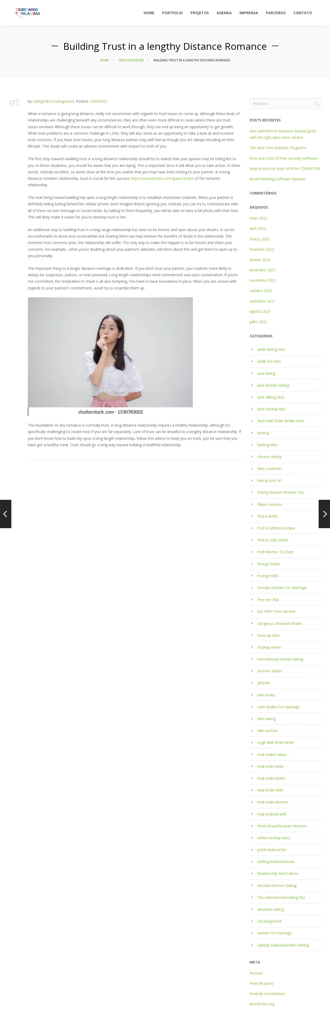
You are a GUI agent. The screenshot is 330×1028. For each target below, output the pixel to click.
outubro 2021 (261, 290)
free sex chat (268, 599)
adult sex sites (269, 361)
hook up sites (268, 635)
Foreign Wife (267, 575)
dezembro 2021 (263, 269)
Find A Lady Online (272, 539)
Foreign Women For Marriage (282, 587)
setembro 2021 (262, 301)
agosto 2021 (260, 311)
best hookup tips (271, 408)
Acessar (256, 972)
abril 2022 (258, 228)
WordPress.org (262, 1003)
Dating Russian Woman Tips (280, 492)
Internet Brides (269, 670)
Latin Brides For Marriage (278, 706)
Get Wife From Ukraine (276, 611)
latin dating (266, 718)
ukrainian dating (270, 909)
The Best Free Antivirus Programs (278, 147)
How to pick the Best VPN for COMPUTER (285, 168)
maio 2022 (258, 218)
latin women (267, 730)
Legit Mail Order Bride (275, 742)
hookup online (269, 647)
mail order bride (270, 766)
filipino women (269, 504)
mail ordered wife (271, 814)
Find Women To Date (275, 551)
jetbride (263, 682)
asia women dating (273, 385)
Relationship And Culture (277, 873)
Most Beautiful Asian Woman (281, 825)
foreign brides (268, 563)
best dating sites (271, 397)
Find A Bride (267, 516)
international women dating (280, 659)
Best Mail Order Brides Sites (280, 420)
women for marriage (274, 933)
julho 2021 (258, 321)
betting (263, 432)
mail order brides (271, 778)
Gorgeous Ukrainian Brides (279, 623)
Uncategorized (131, 60)
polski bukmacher (271, 849)
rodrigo (39, 101)
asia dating (266, 373)
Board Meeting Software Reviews (278, 178)
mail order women (272, 801)
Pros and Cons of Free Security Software (284, 158)
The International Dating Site (281, 897)
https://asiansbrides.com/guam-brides (162, 178)
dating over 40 (269, 480)
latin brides (266, 694)
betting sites (267, 444)
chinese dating (269, 456)
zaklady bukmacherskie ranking (283, 945)
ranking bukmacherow (275, 861)
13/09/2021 (98, 101)
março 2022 (260, 238)
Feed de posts (261, 983)
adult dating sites (271, 349)
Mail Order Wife (270, 790)
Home (104, 60)
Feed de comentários (267, 993)
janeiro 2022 (260, 259)
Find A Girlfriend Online (276, 528)
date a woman (269, 468)
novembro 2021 (263, 280)
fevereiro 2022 (262, 249)
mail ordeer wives (272, 754)
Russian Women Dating (276, 885)
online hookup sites (273, 837)
